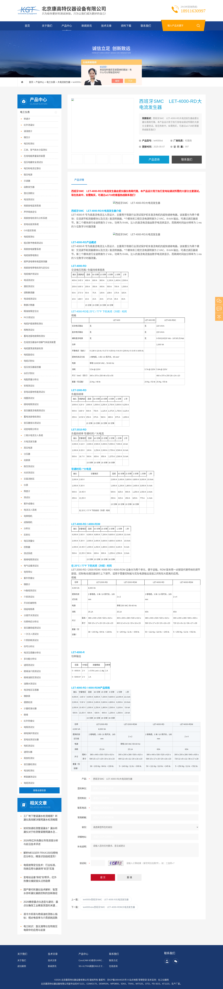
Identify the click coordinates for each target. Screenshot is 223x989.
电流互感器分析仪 (32, 652)
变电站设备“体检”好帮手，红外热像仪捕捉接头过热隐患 (40, 879)
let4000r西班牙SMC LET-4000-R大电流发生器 (105, 899)
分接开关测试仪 (31, 615)
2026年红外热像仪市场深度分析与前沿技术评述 (41, 842)
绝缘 (26, 714)
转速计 (27, 118)
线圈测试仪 (29, 398)
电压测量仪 (29, 541)
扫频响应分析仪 (31, 621)
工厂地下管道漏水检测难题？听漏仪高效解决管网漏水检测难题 (40, 818)
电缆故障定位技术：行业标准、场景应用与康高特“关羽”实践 (40, 867)
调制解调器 (29, 292)
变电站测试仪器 (31, 739)
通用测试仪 (29, 665)
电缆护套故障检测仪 (33, 323)
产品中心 (67, 25)
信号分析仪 (29, 646)
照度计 (27, 491)
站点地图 (133, 980)
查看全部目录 (39, 790)
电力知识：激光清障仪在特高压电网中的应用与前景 (40, 928)
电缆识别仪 (29, 361)
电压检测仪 (29, 143)
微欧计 (27, 584)
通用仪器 (28, 752)
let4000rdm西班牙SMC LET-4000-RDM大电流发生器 (109, 907)
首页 (27, 25)
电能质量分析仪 (31, 379)
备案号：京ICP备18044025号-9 (114, 980)
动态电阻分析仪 (31, 429)
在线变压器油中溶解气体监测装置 (40, 342)
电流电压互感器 (31, 690)
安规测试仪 (29, 385)
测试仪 (27, 497)
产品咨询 (154, 159)
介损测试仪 (29, 596)
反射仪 (27, 534)
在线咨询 (113, 966)
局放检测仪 (29, 758)
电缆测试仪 (29, 783)
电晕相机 (28, 516)
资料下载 (126, 25)
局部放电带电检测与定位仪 (36, 267)
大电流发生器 (63, 82)
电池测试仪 (29, 199)
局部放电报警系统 (32, 249)
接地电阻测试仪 (31, 404)
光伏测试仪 (29, 472)
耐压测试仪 (29, 466)
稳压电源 (28, 174)
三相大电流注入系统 (33, 435)
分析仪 (27, 528)
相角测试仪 (29, 330)
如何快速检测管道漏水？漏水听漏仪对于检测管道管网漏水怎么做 (40, 830)
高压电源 (28, 448)
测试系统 (28, 553)
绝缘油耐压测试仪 (32, 677)
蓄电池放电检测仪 (32, 416)
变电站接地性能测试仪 (34, 392)
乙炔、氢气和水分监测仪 (35, 150)
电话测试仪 (29, 280)
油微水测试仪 (30, 683)
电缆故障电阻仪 (31, 255)
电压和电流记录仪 (32, 168)
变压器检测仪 (30, 764)
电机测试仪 (29, 745)
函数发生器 (29, 187)
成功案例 (21, 966)
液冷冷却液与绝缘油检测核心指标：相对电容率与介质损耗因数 (40, 916)
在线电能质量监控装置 (34, 156)
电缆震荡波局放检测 (33, 348)
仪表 (26, 485)
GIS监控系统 (30, 230)
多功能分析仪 (30, 659)
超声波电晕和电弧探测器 (35, 261)
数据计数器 (29, 305)
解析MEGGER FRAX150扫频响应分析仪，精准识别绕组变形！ (41, 855)
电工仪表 (51, 82)
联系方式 (113, 960)
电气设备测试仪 (31, 565)
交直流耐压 (29, 479)
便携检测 (28, 702)
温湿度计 (28, 131)
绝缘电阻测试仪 (31, 559)
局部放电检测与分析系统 (35, 218)
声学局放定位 (30, 212)
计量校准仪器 (30, 708)
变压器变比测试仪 (32, 423)
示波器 (27, 181)
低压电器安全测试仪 (33, 162)
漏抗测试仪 (29, 286)
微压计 (27, 137)
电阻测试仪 (29, 727)
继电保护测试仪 (31, 733)
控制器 (27, 547)
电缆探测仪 (29, 236)
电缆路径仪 (29, 354)
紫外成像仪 (29, 503)
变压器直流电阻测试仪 (34, 410)
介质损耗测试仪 (31, 640)
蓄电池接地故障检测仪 (34, 336)
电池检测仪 (29, 770)
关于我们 (47, 25)
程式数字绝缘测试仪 (33, 243)
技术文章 (106, 25)
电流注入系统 (30, 510)
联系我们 (146, 25)
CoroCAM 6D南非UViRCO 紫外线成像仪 (92, 960)
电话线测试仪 (30, 299)
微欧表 (27, 696)
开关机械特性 (30, 603)
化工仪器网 (163, 980)
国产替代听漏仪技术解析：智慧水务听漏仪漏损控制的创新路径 (40, 891)
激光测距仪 (29, 193)
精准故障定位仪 (31, 311)
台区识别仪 (29, 373)
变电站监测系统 (31, 224)
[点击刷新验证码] (115, 863)
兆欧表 (27, 460)
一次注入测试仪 (31, 634)
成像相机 (28, 522)
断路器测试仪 (30, 777)
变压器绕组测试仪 (32, 628)
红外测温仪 (29, 125)
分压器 (27, 454)
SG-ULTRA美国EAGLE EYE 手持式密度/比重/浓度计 (92, 966)
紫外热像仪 (29, 578)
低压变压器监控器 (32, 367)
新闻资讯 (86, 25)
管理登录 (142, 980)
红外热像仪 (29, 721)
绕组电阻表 (29, 609)
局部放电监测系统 (32, 205)
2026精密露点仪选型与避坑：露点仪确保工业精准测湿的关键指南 (41, 904)
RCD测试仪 (29, 317)
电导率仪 (28, 572)
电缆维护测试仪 (31, 274)
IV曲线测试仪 (30, 590)
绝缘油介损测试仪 (32, 671)
